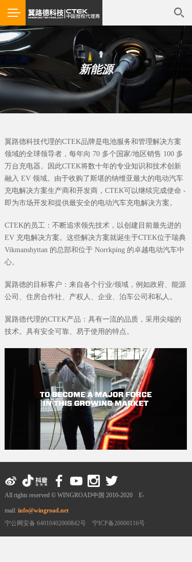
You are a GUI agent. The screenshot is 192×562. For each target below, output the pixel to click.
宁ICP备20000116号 (118, 523)
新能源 (96, 69)
